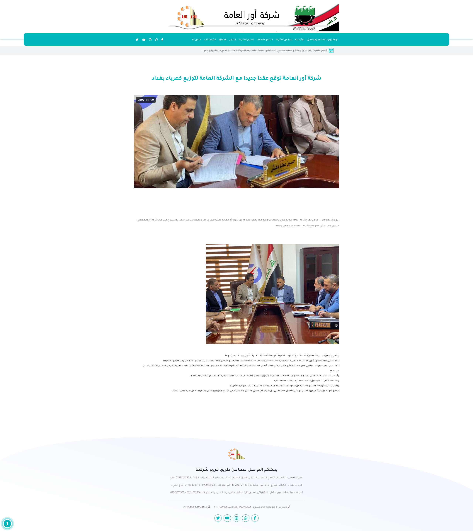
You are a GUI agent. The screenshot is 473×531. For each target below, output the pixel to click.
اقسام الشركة (246, 40)
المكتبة (223, 40)
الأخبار (232, 40)
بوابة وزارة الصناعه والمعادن (322, 40)
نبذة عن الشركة (284, 40)
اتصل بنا (196, 40)
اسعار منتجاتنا (265, 40)
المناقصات (210, 40)
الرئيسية (299, 40)
